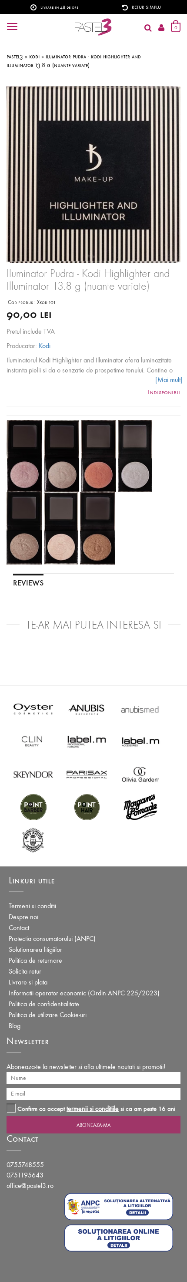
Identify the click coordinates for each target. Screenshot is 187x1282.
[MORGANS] (140, 806)
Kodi (44, 346)
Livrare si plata (28, 982)
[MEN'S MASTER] (33, 839)
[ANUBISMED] (140, 708)
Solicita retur (25, 971)
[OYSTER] (33, 708)
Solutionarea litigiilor (35, 949)
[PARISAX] (87, 774)
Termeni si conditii (32, 906)
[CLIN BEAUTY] (33, 741)
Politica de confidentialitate (44, 1004)
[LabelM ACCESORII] (140, 741)
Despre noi (23, 917)
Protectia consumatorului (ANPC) (52, 938)
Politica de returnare (35, 960)
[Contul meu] (161, 28)
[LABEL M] (87, 741)
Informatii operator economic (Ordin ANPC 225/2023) (84, 993)
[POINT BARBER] (33, 806)
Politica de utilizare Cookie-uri (48, 1015)
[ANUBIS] (87, 708)
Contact (19, 927)
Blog (14, 1026)
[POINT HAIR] (87, 806)
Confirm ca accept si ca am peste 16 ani (96, 1108)
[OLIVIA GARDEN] (140, 774)
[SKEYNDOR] (33, 774)
